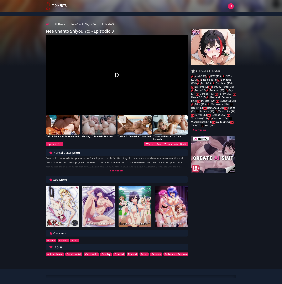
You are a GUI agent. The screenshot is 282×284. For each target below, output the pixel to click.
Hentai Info (172, 144)
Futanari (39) (217, 90)
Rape (74, 240)
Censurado (91, 254)
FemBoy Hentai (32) (223, 86)
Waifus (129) (222, 122)
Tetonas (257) (219, 115)
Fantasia (156, 254)
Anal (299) (200, 76)
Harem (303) (225, 93)
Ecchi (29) (206, 83)
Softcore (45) (207, 111)
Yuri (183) (209, 125)
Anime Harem (55, 254)
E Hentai (119, 254)
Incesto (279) (208, 100)
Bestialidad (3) (208, 79)
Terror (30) (200, 115)
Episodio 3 (108, 24)
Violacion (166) (220, 118)
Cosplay (106, 254)
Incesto (63, 240)
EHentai (132, 254)
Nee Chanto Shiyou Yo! (83, 24)
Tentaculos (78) (226, 111)
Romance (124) (215, 107)
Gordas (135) (207, 93)
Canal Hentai (74, 254)
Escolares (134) (224, 83)
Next (182, 144)
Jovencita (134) (227, 100)
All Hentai (60, 24)
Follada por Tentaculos (177, 254)
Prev (158, 144)
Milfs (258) (200, 104)
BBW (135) (216, 76)
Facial (144, 254)
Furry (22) (200, 90)
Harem (51, 240)
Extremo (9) (201, 86)
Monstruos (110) (220, 104)
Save (150, 144)
